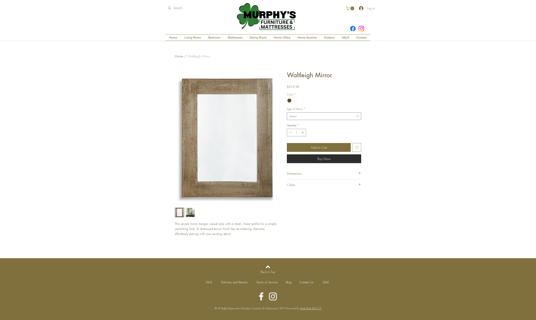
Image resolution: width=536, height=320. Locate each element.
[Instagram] (361, 28)
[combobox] (324, 116)
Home (179, 56)
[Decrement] (289, 132)
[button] (350, 8)
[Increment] (303, 132)
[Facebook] (353, 28)
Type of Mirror (296, 109)
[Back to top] (268, 267)
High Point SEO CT (310, 308)
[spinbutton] (296, 132)
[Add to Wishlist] (356, 147)
